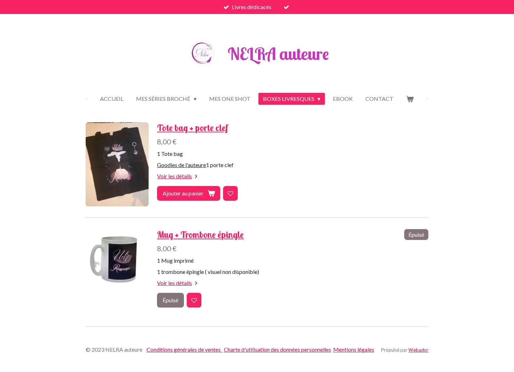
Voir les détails (174, 176)
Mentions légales (353, 349)
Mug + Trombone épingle (200, 234)
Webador (418, 350)
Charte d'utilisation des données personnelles (277, 349)
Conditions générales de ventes (185, 349)
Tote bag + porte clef (192, 127)
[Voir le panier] (409, 99)
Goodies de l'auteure (181, 164)
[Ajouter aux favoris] (230, 193)
